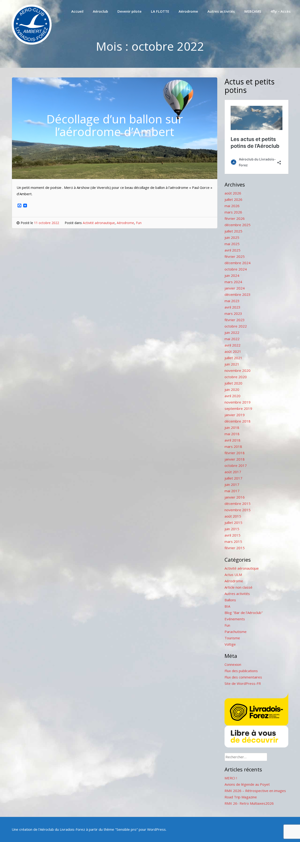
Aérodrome (188, 11)
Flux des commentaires (243, 677)
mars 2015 (233, 541)
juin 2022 (232, 332)
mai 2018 (232, 433)
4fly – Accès (280, 11)
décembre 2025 (238, 224)
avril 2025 (232, 250)
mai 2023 (232, 300)
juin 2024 (232, 275)
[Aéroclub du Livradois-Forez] (32, 43)
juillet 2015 (233, 522)
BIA (227, 606)
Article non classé (238, 587)
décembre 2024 (238, 262)
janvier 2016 (235, 497)
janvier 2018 (235, 459)
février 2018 (235, 452)
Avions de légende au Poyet (247, 784)
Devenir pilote (129, 11)
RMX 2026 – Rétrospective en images (255, 790)
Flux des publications (241, 670)
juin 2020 (232, 389)
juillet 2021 (233, 357)
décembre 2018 (238, 421)
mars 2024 (233, 281)
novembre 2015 (238, 509)
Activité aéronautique (99, 223)
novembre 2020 (238, 370)
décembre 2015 (238, 503)
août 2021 (233, 351)
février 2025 (235, 256)
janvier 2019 (235, 414)
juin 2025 (232, 237)
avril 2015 (232, 535)
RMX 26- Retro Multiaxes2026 (249, 803)
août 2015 (233, 516)
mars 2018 (233, 446)
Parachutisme (236, 631)
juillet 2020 (233, 383)
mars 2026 (233, 212)
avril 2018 (232, 440)
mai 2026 (232, 205)
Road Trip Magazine (241, 797)
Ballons (230, 600)
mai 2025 (232, 243)
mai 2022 (232, 338)
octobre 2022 (236, 326)
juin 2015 (232, 528)
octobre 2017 (236, 465)
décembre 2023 (238, 294)
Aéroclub (100, 11)
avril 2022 (232, 345)
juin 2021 (232, 364)
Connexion (233, 664)
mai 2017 (232, 490)
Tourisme (232, 638)
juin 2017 (232, 484)
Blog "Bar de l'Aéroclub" (244, 612)
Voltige (230, 644)
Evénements (235, 619)
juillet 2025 (233, 231)
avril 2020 (232, 395)
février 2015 (235, 547)
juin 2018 (232, 427)
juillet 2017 (233, 478)
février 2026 (235, 218)
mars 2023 (233, 313)
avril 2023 (232, 307)
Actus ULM (233, 574)
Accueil (77, 11)
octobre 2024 (236, 269)
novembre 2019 (238, 402)
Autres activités (221, 11)
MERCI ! (231, 778)
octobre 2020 (236, 376)
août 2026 (233, 193)
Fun (139, 223)
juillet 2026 (233, 199)
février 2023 (235, 319)
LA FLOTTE (160, 11)
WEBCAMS (252, 11)
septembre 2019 (238, 408)
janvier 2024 (235, 288)
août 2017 (233, 471)
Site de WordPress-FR (243, 683)
